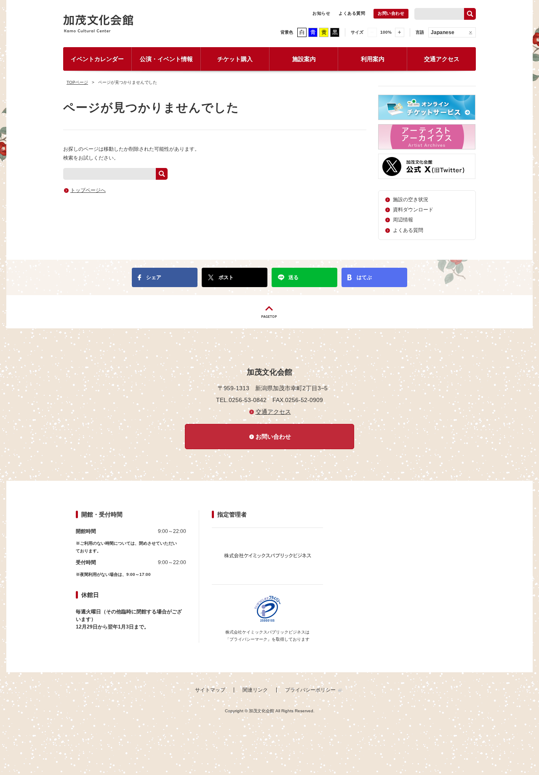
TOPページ (77, 82)
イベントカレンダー (97, 59)
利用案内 (372, 59)
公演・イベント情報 (166, 59)
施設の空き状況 (410, 199)
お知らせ (321, 13)
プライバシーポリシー (310, 690)
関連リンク (255, 690)
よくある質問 (352, 13)
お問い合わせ (391, 13)
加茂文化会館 (98, 23)
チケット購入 (235, 59)
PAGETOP (269, 311)
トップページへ (88, 190)
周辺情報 (403, 220)
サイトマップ (210, 690)
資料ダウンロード (413, 210)
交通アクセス (441, 59)
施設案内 (304, 59)
